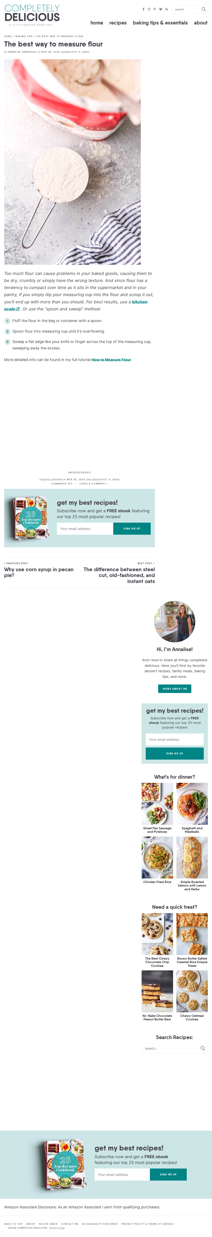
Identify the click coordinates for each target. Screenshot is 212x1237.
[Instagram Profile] (149, 9)
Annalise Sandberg (22, 51)
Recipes (118, 23)
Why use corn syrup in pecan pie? (38, 572)
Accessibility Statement (100, 1223)
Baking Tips (24, 36)
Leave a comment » (94, 483)
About (200, 23)
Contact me (70, 1223)
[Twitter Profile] (161, 9)
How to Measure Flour (111, 359)
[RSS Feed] (166, 9)
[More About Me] (174, 621)
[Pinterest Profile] (155, 9)
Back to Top (13, 1223)
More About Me (175, 688)
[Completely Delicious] (32, 15)
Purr (62, 1227)
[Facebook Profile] (144, 9)
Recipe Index (48, 1223)
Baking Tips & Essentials (160, 23)
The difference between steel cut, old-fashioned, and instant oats (119, 575)
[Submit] (204, 9)
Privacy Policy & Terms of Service (148, 1223)
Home (96, 23)
